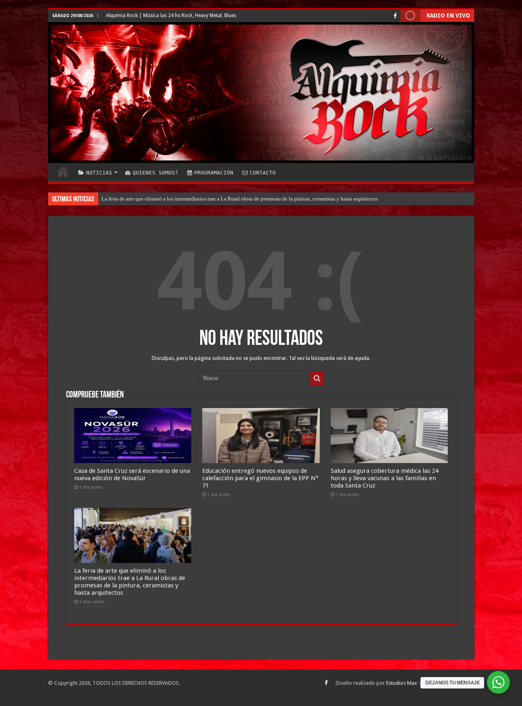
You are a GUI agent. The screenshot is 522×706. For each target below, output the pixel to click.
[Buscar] (317, 378)
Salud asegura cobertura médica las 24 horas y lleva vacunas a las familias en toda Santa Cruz (384, 478)
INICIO (62, 171)
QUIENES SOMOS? (155, 173)
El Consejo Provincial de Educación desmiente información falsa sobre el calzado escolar (200, 199)
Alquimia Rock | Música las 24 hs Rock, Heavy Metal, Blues (171, 15)
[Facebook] (395, 16)
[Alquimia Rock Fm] (261, 92)
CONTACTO (263, 173)
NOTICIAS (99, 173)
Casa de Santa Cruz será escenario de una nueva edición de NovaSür (132, 474)
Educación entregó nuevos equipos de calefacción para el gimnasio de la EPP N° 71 (260, 478)
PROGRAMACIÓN (213, 173)
